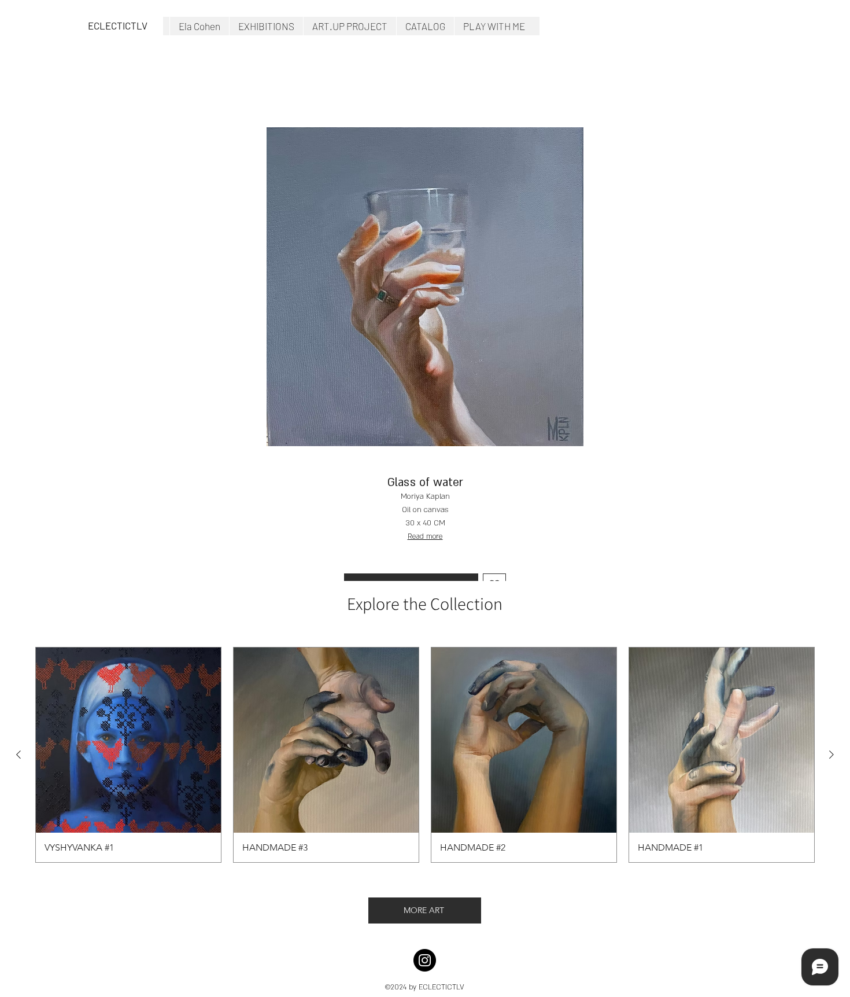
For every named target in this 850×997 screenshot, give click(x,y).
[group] (425, 754)
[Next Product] (831, 754)
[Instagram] (424, 960)
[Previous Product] (18, 754)
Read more (425, 536)
